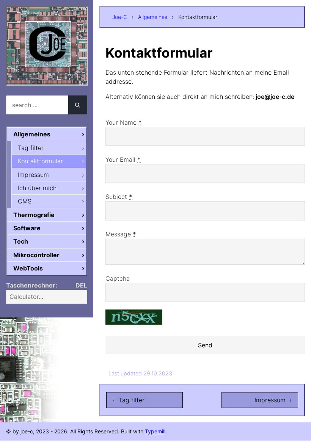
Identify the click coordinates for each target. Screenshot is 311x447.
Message (120, 234)
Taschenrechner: (31, 285)
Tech (20, 241)
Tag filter (31, 148)
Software (27, 228)
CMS (24, 201)
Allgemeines (152, 17)
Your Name (123, 122)
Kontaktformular (40, 161)
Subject (118, 196)
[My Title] (47, 79)
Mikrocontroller (36, 255)
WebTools (28, 268)
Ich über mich (37, 188)
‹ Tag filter (129, 400)
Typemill (155, 431)
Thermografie (34, 215)
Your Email (123, 159)
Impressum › (273, 400)
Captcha (117, 278)
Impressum (33, 174)
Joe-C (119, 17)
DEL (81, 285)
